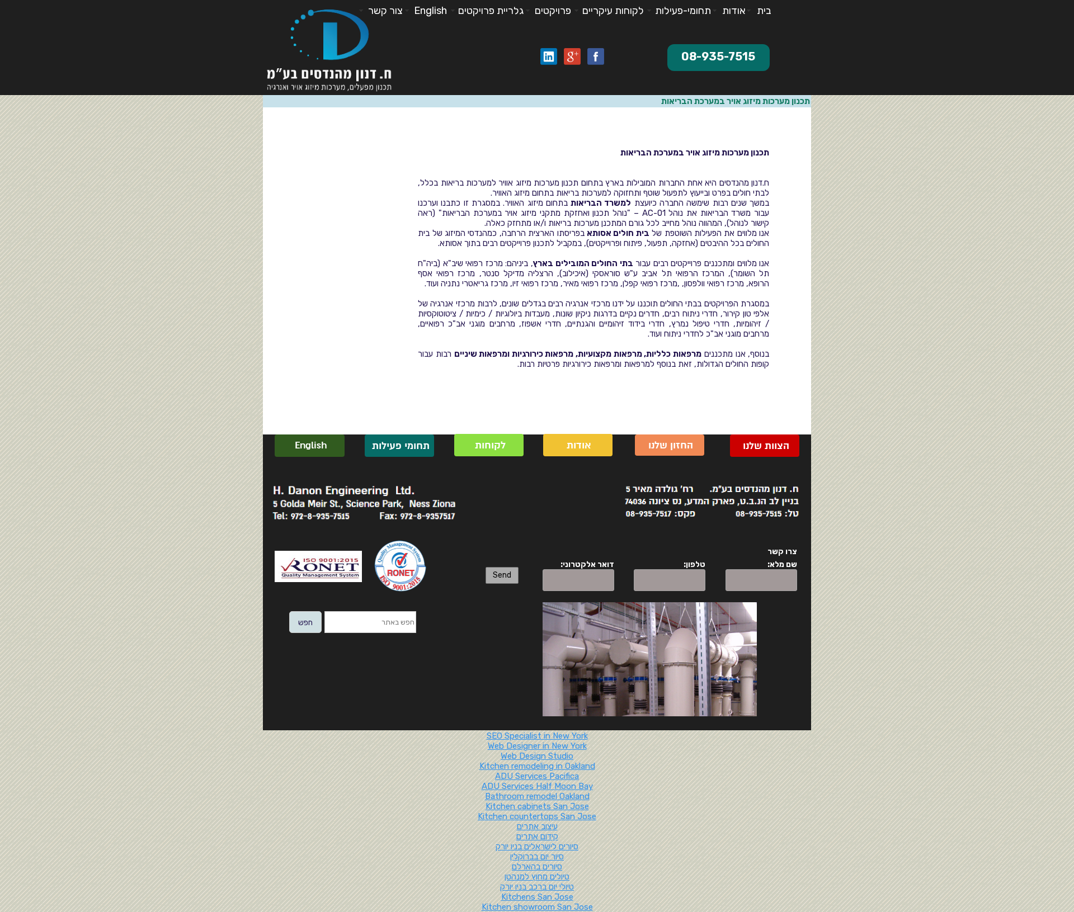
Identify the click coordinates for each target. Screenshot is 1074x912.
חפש (305, 622)
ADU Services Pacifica (537, 776)
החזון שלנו (669, 445)
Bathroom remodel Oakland (537, 796)
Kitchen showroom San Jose (537, 907)
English (309, 445)
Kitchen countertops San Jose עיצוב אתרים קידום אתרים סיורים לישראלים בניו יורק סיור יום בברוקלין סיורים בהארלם (537, 841)
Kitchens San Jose (537, 897)
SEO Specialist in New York (537, 736)
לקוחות (489, 445)
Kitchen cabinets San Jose (537, 806)
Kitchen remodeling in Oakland (537, 766)
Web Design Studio (537, 756)
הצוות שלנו (764, 446)
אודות (577, 445)
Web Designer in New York (537, 746)
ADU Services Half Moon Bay (537, 786)
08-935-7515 (718, 56)
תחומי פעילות (399, 446)
